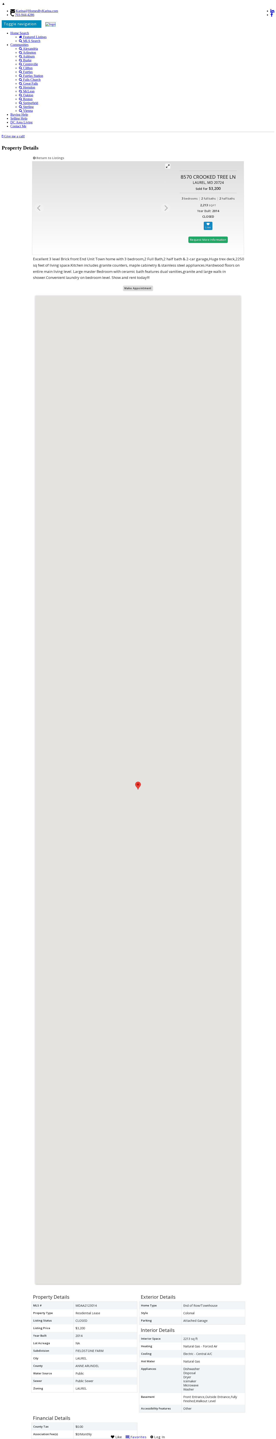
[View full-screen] (167, 166)
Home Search (19, 33)
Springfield (30, 103)
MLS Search (31, 41)
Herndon (28, 87)
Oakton (27, 95)
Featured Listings (34, 37)
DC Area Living (21, 122)
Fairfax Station (32, 76)
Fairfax (27, 72)
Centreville (30, 64)
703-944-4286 (24, 15)
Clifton (27, 68)
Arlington (29, 52)
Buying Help (19, 114)
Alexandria (30, 48)
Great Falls (30, 83)
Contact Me (18, 126)
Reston (27, 99)
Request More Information (208, 240)
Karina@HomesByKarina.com (37, 11)
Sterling (28, 107)
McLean (28, 91)
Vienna (27, 110)
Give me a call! (14, 136)
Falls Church (31, 79)
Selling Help (18, 118)
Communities (19, 45)
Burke (26, 60)
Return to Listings (50, 158)
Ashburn (28, 56)
